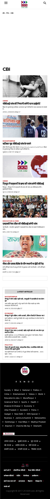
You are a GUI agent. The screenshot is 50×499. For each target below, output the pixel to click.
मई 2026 (7, 445)
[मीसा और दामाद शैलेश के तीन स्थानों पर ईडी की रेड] (25, 246)
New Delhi (7, 261)
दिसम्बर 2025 (36, 449)
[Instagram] (28, 381)
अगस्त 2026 (9, 441)
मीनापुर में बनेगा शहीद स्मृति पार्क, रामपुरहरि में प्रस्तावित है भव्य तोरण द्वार (24, 300)
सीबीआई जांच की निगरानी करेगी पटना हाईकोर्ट (21, 103)
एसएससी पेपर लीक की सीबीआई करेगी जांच (20, 223)
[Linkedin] (24, 381)
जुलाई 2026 (22, 441)
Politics (9, 345)
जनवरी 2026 (22, 449)
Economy (9, 313)
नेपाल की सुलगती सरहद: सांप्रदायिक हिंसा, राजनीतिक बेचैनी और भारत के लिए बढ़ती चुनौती (24, 348)
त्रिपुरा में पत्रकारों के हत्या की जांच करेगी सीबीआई (23, 183)
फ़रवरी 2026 (9, 449)
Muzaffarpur (9, 141)
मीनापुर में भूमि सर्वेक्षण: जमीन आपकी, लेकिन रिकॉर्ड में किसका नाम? (25, 315)
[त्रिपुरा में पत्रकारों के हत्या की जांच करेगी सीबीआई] (25, 166)
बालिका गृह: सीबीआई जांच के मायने (17, 143)
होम (4, 13)
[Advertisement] (25, 40)
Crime (5, 101)
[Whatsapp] (32, 381)
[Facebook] (16, 381)
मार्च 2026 (32, 445)
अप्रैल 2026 (20, 445)
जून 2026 (34, 441)
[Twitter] (20, 381)
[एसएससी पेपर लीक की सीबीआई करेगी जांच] (25, 206)
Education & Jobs (11, 221)
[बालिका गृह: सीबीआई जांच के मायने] (25, 126)
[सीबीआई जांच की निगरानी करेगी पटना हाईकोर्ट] (25, 86)
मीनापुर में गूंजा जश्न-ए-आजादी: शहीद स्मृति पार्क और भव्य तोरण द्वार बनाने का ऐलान (24, 331)
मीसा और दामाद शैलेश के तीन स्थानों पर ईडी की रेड (23, 263)
